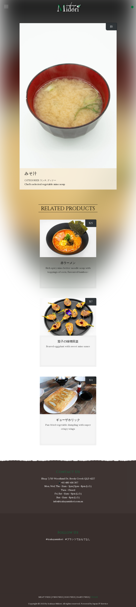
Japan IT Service (100, 603)
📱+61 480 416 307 (68, 482)
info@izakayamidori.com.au (68, 501)
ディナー (51, 180)
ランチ (43, 180)
